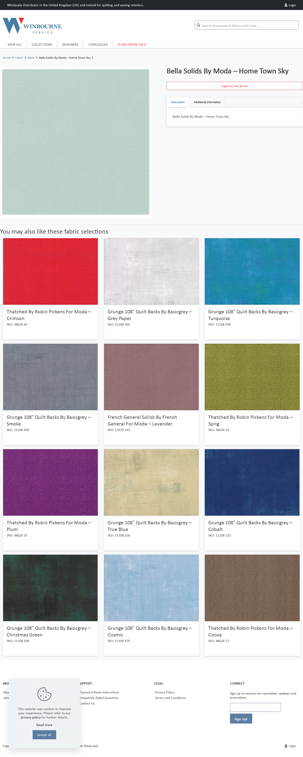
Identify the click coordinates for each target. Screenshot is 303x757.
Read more (44, 725)
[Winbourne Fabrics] (32, 25)
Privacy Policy (165, 692)
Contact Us (87, 703)
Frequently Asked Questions (99, 698)
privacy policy (31, 717)
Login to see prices (234, 86)
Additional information (207, 102)
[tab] (178, 102)
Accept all (44, 735)
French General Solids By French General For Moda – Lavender (142, 420)
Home (7, 58)
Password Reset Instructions (99, 692)
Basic (31, 58)
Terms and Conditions (170, 698)
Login (292, 5)
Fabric (19, 58)
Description (178, 102)
